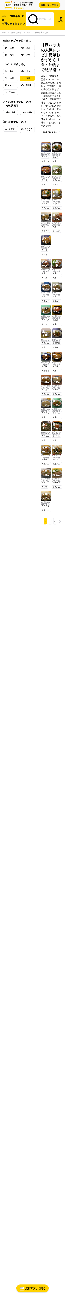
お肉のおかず (16, 32)
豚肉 (28, 32)
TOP (4, 32)
